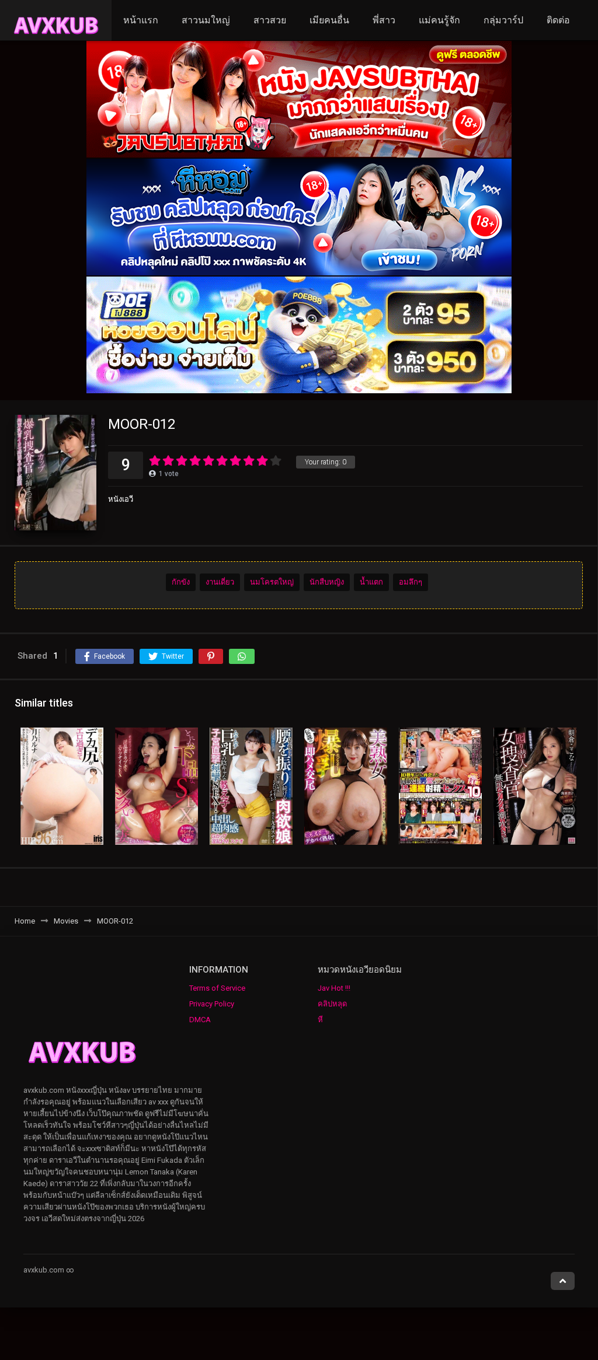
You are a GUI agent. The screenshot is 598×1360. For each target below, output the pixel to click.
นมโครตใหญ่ (272, 582)
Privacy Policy (211, 1003)
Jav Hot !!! (334, 988)
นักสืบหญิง (327, 582)
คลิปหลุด (332, 1003)
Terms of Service (217, 988)
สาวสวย (269, 20)
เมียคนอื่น (329, 20)
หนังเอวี (120, 499)
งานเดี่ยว (220, 582)
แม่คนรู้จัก (439, 20)
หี (320, 1019)
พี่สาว (384, 20)
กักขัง (181, 582)
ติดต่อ (558, 20)
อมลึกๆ (410, 582)
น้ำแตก (371, 582)
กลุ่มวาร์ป (503, 20)
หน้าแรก (140, 20)
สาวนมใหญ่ (206, 20)
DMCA (200, 1019)
